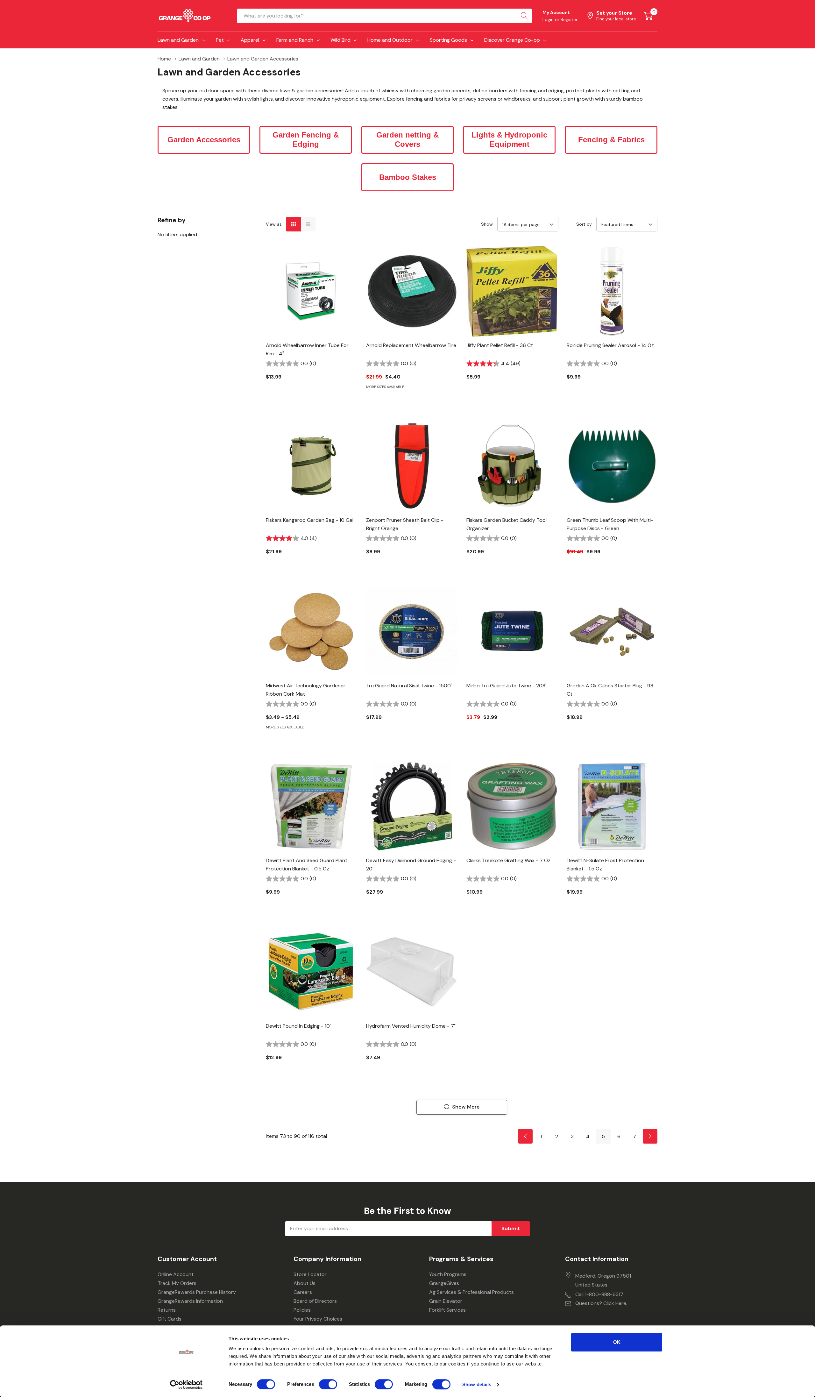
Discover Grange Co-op (512, 40)
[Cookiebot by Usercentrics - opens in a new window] (186, 1384)
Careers (303, 1292)
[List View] (308, 224)
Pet (220, 40)
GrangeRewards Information (190, 1301)
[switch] (328, 1384)
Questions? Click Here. (601, 1303)
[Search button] (524, 16)
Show (487, 224)
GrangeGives (444, 1283)
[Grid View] (293, 224)
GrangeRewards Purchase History (197, 1292)
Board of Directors (315, 1301)
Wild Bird (340, 40)
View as (274, 224)
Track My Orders (177, 1283)
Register (569, 19)
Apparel (250, 40)
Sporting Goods (448, 40)
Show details (476, 1384)
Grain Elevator (445, 1301)
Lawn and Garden (178, 40)
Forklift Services (447, 1310)
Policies (302, 1310)
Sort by (584, 224)
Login (548, 19)
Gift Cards (169, 1318)
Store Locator (310, 1274)
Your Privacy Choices (318, 1318)
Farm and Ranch (294, 40)
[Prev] (525, 1136)
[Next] (650, 1136)
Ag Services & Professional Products (471, 1292)
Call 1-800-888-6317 (599, 1294)
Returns (167, 1310)
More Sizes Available (385, 387)
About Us (304, 1283)
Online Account (176, 1274)
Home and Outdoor (390, 40)
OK (616, 1342)
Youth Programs (447, 1274)
